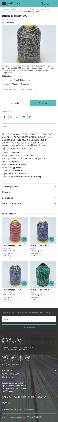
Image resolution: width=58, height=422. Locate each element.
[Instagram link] (5, 357)
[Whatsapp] (17, 116)
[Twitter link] (12, 357)
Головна (5, 9)
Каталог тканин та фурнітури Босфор (24, 9)
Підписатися (29, 327)
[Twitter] (29, 116)
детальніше (6, 75)
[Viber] (10, 116)
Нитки (43, 9)
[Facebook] (4, 116)
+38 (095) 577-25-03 (11, 364)
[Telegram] (23, 116)
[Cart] (54, 3)
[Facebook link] (20, 357)
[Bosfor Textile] (13, 3)
